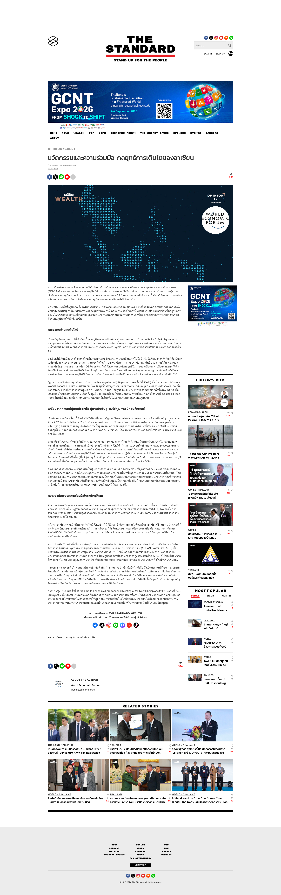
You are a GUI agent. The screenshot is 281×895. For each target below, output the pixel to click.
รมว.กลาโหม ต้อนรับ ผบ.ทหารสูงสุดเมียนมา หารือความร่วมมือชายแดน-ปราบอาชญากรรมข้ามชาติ (138, 800)
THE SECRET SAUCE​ (154, 133)
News (114, 845)
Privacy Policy (114, 855)
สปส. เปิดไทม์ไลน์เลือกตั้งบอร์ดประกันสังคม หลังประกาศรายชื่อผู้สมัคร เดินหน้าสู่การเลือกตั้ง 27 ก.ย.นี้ (203, 575)
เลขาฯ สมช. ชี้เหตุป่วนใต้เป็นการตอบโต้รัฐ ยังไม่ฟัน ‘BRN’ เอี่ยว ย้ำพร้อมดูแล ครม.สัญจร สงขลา (216, 681)
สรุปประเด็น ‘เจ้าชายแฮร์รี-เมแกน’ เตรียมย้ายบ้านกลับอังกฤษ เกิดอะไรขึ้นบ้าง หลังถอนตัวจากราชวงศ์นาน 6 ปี (204, 535)
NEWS (65, 133)
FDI (93, 637)
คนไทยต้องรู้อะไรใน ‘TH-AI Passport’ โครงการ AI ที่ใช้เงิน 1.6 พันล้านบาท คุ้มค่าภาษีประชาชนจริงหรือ (204, 418)
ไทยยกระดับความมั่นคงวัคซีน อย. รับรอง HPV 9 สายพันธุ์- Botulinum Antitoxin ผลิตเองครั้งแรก (74, 750)
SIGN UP (220, 53)
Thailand (203, 490)
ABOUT (54, 138)
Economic (194, 412)
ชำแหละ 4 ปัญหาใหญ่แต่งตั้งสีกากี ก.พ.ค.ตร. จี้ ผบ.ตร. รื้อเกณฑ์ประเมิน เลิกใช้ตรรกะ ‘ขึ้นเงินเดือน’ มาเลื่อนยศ (216, 626)
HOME (53, 133)
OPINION (179, 133)
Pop (166, 845)
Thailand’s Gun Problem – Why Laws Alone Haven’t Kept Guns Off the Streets (204, 455)
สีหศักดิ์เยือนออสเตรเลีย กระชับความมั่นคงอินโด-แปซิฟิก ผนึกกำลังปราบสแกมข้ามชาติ (75, 800)
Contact (166, 855)
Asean (60, 637)
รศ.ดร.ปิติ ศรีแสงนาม (213, 602)
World (192, 490)
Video (140, 848)
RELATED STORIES (140, 706)
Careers (140, 851)
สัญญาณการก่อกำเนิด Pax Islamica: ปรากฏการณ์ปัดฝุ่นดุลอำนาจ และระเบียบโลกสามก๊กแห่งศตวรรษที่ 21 (216, 608)
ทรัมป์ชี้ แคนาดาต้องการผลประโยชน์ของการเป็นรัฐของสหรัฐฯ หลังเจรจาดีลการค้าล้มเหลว (215, 644)
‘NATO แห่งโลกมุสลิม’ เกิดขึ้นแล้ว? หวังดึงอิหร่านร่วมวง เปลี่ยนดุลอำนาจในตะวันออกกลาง (216, 662)
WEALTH (79, 133)
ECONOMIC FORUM (122, 133)
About (140, 855)
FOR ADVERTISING (141, 858)
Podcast (114, 848)
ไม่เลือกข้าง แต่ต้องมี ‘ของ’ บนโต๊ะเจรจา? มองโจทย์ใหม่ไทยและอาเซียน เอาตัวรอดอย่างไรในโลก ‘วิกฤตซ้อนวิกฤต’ (199, 800)
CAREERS (212, 133)
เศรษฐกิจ (70, 637)
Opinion (55, 148)
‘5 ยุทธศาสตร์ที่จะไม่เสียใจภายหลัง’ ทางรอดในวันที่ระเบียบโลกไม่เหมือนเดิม (203, 495)
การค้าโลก (83, 637)
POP (91, 133)
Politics (209, 675)
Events (166, 851)
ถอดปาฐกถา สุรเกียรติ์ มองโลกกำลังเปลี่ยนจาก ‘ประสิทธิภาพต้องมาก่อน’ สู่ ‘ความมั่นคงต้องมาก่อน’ (198, 750)
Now (166, 848)
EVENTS (195, 133)
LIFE (102, 133)
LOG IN (208, 53)
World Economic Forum (64, 165)
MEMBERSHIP (140, 865)
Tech (204, 412)
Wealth (140, 845)
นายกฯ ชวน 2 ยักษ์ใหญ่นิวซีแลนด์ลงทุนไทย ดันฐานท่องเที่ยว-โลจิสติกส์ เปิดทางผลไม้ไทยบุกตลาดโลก (136, 750)
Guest (70, 148)
